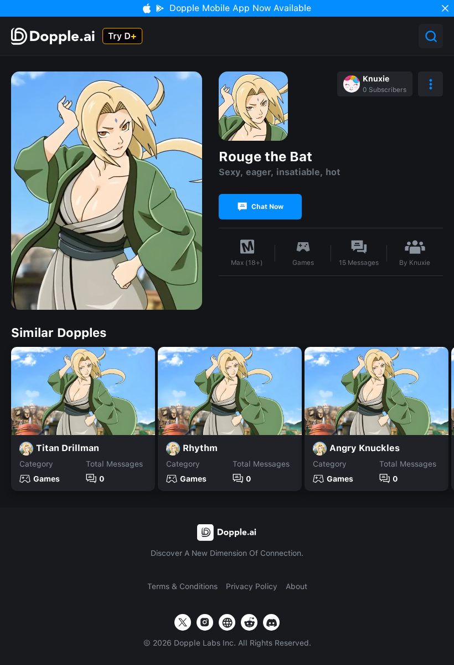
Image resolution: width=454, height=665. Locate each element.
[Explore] (54, 36)
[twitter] (182, 622)
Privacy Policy (251, 586)
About (296, 586)
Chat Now (267, 207)
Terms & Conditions (182, 586)
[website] (227, 622)
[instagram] (205, 622)
